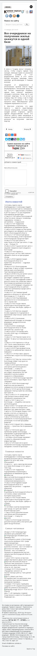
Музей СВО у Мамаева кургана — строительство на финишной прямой (18, 426)
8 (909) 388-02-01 (22, 633)
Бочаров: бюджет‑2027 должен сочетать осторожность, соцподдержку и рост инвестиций (17, 413)
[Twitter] (6, 139)
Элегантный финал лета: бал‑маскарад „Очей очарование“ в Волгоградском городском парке (18, 236)
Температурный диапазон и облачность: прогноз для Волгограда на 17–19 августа (17, 294)
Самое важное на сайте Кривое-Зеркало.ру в (18, 144)
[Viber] (15, 139)
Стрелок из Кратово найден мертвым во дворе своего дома (18, 562)
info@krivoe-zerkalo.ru (13, 643)
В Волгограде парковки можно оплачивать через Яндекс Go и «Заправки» (18, 379)
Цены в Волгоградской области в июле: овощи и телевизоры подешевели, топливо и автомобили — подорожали (18, 219)
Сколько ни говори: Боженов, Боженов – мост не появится (18, 550)
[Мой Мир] (12, 135)
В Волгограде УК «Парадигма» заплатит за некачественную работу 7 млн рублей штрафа (17, 575)
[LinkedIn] (9, 139)
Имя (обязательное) (10, 168)
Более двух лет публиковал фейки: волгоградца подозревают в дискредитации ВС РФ (17, 432)
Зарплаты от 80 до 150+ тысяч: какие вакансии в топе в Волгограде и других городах (17, 344)
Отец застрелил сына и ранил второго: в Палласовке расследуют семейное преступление (18, 275)
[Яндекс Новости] (24, 154)
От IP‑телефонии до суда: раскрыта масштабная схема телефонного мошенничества (16, 396)
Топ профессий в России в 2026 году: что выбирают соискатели (16, 333)
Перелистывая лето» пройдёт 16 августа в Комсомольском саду (17, 339)
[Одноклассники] (9, 135)
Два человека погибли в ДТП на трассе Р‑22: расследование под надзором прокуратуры (18, 212)
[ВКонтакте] (6, 135)
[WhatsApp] (18, 139)
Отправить (9, 197)
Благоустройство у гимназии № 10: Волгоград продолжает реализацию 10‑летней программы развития (18, 419)
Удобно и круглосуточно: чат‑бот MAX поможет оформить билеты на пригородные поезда (17, 254)
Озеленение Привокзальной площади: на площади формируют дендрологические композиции (17, 321)
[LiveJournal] (12, 139)
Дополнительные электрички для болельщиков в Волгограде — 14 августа (16, 366)
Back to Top (31, 649)
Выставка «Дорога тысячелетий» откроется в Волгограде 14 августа (18, 355)
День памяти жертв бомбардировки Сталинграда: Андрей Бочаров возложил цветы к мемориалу (18, 207)
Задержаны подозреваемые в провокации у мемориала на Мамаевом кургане (16, 225)
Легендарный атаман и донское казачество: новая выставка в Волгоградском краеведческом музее (18, 281)
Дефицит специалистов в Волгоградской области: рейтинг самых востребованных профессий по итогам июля (18, 288)
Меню (7, 7)
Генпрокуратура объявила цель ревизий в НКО (17, 537)
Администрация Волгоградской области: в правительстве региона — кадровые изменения (17, 262)
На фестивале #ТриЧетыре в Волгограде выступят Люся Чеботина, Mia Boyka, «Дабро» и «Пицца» (17, 306)
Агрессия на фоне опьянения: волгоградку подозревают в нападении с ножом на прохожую (18, 444)
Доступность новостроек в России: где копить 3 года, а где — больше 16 (18, 242)
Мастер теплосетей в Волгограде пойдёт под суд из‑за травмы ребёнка (17, 361)
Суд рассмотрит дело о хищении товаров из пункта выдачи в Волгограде (18, 248)
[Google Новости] (25, 158)
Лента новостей (13, 201)
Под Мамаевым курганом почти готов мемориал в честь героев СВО (16, 300)
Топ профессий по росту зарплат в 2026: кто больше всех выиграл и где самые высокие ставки (18, 407)
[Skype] (21, 139)
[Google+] (15, 135)
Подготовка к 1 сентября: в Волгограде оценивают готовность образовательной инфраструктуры (17, 438)
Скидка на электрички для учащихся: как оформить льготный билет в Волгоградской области (18, 231)
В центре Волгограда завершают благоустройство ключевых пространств (18, 391)
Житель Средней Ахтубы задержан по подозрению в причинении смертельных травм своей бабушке (17, 314)
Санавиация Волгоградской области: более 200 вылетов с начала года (15, 327)
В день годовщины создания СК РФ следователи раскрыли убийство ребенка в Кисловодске (18, 590)
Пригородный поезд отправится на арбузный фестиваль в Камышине (17, 350)
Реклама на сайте (8, 646)
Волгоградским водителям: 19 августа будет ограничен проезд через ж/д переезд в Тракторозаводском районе (18, 269)
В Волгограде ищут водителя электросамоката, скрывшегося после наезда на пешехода (18, 385)
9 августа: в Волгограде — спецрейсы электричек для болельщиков (17, 402)
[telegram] (24, 139)
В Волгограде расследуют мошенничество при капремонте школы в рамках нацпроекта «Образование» (15, 373)
